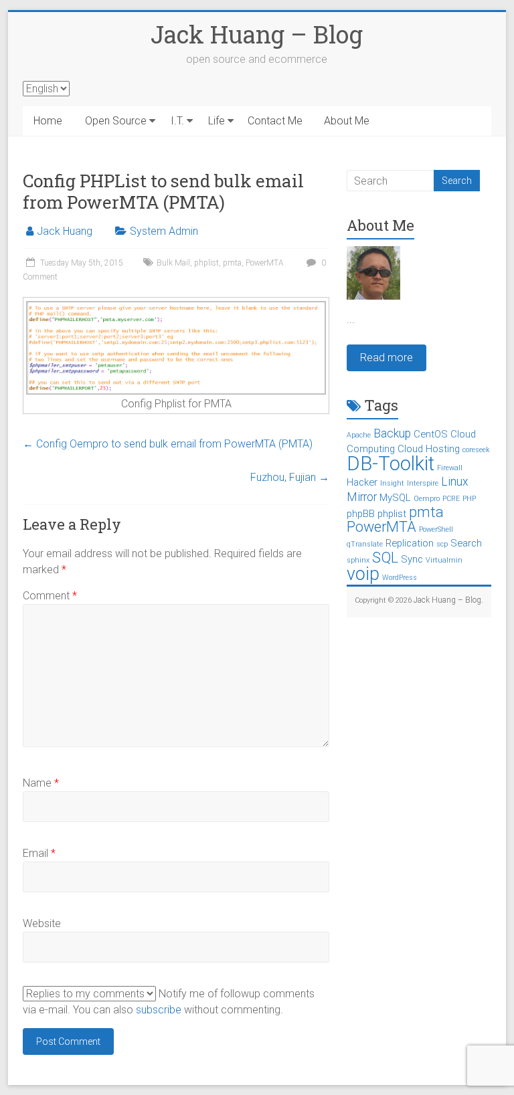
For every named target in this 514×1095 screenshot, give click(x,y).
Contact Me (275, 120)
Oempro (427, 498)
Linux (454, 481)
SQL (385, 557)
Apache (359, 435)
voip (363, 574)
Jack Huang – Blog (257, 34)
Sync (412, 559)
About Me (346, 120)
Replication (410, 543)
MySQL (395, 498)
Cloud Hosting (429, 449)
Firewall (449, 468)
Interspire (422, 483)
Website (42, 923)
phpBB (361, 514)
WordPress (399, 577)
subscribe (158, 1009)
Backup (392, 433)
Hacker (362, 482)
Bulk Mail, (175, 263)
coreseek (476, 449)
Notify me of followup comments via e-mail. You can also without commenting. (169, 1001)
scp (442, 544)
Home (47, 120)
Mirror (362, 497)
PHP (469, 498)
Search (466, 543)
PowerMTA (265, 263)
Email (39, 853)
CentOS (431, 434)
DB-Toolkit (390, 463)
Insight (392, 483)
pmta (232, 263)
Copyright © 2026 (384, 600)
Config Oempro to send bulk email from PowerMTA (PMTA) (168, 443)
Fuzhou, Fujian (289, 477)
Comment (50, 595)
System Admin (164, 231)
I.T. (177, 120)
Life (216, 120)
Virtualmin (444, 560)
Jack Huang (64, 231)
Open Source (116, 120)
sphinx (358, 560)
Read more (386, 357)
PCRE (451, 498)
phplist (206, 263)
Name (41, 783)
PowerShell (436, 529)
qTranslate (365, 544)
